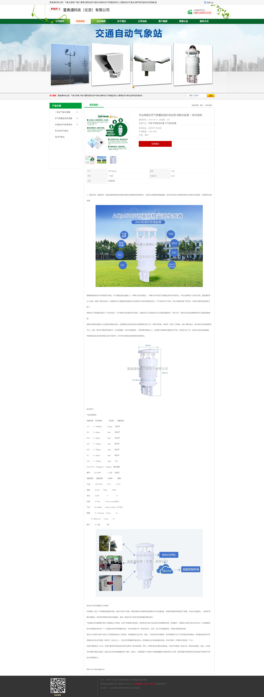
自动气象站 (59, 137)
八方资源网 (113, 688)
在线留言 (155, 144)
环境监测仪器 (158, 123)
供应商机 (80, 21)
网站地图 (136, 688)
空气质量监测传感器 (63, 118)
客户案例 (163, 21)
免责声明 (121, 688)
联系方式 (204, 21)
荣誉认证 (183, 21)
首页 (201, 105)
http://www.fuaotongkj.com (96, 669)
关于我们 (121, 21)
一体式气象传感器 (62, 112)
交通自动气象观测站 (63, 125)
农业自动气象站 (61, 131)
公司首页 (59, 21)
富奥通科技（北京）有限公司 (145, 684)
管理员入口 (129, 688)
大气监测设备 (170, 123)
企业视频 (101, 21)
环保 (150, 123)
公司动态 (142, 21)
